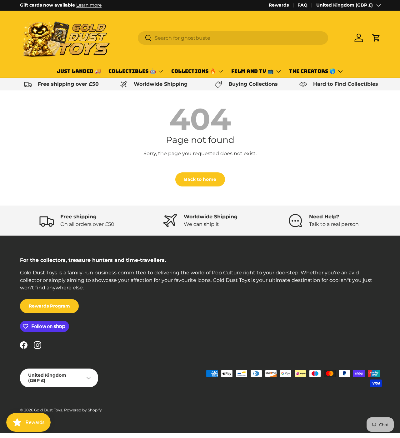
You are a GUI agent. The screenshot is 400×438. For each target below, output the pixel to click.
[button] (376, 38)
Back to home (200, 179)
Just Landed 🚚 (79, 71)
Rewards (279, 5)
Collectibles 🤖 (132, 71)
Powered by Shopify (83, 410)
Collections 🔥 (193, 71)
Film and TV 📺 (252, 71)
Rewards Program (49, 306)
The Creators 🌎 (312, 71)
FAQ (303, 5)
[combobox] (233, 38)
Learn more (89, 5)
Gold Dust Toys (48, 410)
